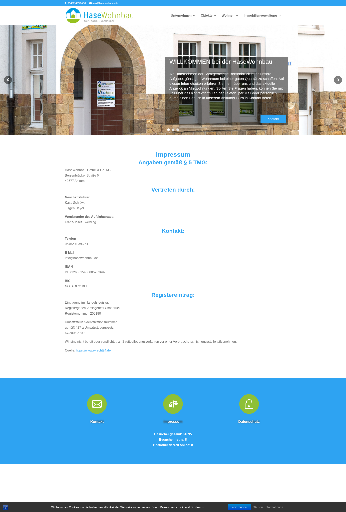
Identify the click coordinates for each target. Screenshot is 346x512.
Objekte (206, 15)
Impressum (173, 422)
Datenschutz (249, 422)
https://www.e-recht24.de (93, 350)
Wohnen (228, 15)
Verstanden (239, 507)
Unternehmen (181, 15)
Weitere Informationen (268, 507)
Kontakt (273, 119)
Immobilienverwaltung (260, 15)
